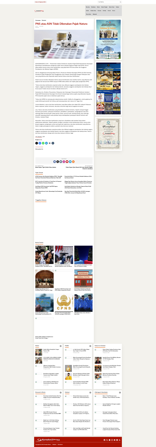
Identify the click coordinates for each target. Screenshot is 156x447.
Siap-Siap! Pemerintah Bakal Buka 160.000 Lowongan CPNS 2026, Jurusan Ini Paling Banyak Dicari (77, 192)
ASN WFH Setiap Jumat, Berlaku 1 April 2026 (82, 313)
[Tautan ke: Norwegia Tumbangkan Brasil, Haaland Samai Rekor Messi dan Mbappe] (98, 414)
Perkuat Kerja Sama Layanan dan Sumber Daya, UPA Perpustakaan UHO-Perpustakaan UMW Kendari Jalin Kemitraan (81, 397)
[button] (120, 2)
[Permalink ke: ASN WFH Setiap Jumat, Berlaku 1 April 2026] (83, 302)
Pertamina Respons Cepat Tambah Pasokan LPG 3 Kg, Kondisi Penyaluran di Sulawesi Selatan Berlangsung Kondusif (51, 429)
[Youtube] (67, 161)
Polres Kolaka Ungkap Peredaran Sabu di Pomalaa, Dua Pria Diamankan (112, 350)
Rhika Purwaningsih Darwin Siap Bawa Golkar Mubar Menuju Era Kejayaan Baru (82, 358)
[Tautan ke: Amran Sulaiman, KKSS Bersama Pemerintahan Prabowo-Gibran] (38, 384)
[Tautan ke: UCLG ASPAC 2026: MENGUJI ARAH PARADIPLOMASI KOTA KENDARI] (38, 360)
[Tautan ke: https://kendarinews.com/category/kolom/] (61, 346)
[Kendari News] (39, 11)
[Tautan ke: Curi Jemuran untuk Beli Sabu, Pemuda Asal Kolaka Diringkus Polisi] (98, 368)
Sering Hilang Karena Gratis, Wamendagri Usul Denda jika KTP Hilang (48, 192)
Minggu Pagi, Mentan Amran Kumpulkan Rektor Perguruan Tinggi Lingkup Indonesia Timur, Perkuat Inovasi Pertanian (78, 182)
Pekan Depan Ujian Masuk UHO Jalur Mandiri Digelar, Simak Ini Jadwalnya (79, 167)
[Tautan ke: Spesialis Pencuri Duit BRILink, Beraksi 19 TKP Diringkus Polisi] (98, 360)
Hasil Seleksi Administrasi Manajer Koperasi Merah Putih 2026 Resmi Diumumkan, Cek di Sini (78, 187)
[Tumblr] (60, 161)
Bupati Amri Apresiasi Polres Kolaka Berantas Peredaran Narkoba (111, 374)
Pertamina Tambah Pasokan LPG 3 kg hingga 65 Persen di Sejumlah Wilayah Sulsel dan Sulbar (52, 397)
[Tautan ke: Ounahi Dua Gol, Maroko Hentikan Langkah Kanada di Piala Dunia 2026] (98, 431)
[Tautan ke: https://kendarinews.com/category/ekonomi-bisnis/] (61, 393)
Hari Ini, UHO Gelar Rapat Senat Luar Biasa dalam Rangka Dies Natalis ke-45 (81, 421)
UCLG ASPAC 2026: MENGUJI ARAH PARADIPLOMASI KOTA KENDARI (52, 358)
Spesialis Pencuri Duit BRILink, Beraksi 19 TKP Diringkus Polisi (111, 358)
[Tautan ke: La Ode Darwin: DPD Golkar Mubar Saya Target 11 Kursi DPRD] (68, 352)
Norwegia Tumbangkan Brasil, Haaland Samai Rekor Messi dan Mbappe (110, 413)
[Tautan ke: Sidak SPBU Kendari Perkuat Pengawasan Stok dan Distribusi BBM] (38, 414)
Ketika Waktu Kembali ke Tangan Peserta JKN (51, 350)
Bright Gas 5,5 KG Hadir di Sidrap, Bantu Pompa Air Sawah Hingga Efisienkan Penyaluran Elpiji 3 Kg (51, 421)
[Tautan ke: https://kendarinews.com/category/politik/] (90, 346)
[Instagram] (64, 161)
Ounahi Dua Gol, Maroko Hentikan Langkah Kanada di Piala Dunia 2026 (111, 429)
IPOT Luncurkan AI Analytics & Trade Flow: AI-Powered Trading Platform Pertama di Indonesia (48, 182)
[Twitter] (57, 161)
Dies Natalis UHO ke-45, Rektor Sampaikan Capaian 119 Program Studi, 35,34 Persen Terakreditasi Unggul (81, 413)
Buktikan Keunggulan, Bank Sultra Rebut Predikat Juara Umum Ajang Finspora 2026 (51, 405)
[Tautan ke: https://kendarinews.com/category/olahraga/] (120, 393)
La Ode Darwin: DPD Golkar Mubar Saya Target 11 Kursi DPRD (81, 350)
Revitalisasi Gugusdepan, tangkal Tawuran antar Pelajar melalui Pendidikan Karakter (51, 374)
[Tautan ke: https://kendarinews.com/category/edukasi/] (90, 393)
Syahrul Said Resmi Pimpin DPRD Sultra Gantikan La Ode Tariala (80, 382)
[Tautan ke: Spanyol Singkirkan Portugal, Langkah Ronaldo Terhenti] (98, 406)
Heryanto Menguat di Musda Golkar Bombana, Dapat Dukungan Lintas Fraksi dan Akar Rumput (81, 374)
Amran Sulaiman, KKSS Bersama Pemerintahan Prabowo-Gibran (50, 382)
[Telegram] (70, 161)
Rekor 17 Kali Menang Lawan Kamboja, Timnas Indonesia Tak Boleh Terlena (111, 397)
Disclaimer (60, 444)
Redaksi (54, 444)
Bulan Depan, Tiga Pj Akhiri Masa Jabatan (45, 166)
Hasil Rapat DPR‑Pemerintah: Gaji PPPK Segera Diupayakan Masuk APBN (46, 187)
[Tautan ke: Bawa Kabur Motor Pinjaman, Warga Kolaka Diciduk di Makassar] (98, 384)
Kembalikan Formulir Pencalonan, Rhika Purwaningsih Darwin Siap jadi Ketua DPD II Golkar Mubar (81, 366)
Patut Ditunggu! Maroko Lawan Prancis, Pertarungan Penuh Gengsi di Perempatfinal (111, 421)
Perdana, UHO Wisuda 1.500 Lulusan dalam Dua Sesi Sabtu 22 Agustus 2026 (82, 405)
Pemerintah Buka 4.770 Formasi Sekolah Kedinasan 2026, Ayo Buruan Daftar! (78, 177)
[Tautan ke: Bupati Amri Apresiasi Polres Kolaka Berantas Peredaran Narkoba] (98, 376)
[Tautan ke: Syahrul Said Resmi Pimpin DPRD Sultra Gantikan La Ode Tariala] (68, 384)
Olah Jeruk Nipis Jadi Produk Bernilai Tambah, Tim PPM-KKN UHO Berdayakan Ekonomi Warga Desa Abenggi (81, 429)
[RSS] (73, 161)
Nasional (37, 27)
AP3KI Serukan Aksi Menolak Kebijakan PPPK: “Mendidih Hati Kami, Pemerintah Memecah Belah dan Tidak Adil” (48, 177)
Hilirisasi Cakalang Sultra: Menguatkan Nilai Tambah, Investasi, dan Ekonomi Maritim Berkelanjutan (52, 366)
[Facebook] (54, 161)
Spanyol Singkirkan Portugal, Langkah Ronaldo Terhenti (111, 405)
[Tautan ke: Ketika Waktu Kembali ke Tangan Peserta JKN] (38, 352)
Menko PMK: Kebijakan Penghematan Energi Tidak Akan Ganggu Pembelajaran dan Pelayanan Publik (44, 337)
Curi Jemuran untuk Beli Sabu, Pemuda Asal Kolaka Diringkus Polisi (112, 366)
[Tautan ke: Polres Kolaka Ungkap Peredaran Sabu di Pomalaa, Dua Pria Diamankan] (98, 352)
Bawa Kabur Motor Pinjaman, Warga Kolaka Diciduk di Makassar (111, 382)
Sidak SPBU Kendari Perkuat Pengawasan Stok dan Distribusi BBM (52, 413)
